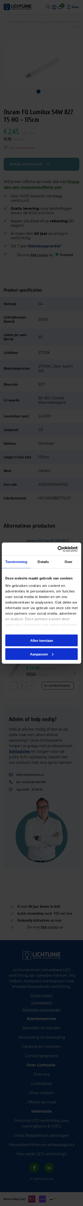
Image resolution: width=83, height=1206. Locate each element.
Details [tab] (43, 562)
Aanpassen (39, 654)
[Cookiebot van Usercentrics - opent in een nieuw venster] (58, 549)
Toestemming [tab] (16, 562)
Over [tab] (68, 562)
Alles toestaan (41, 640)
